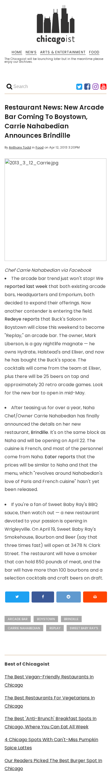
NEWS (31, 52)
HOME (17, 52)
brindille (71, 619)
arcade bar (18, 619)
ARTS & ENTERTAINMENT (63, 52)
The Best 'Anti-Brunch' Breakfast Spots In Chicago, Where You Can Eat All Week (50, 722)
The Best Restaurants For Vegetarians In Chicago (50, 702)
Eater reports (60, 456)
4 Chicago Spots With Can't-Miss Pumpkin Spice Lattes (51, 743)
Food (40, 147)
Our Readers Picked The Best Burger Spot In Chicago (53, 764)
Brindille (39, 432)
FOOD (94, 52)
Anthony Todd (20, 147)
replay (55, 628)
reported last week (26, 286)
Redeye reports (22, 319)
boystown (46, 619)
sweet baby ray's (84, 628)
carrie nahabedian (24, 628)
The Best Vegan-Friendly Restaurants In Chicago (49, 681)
